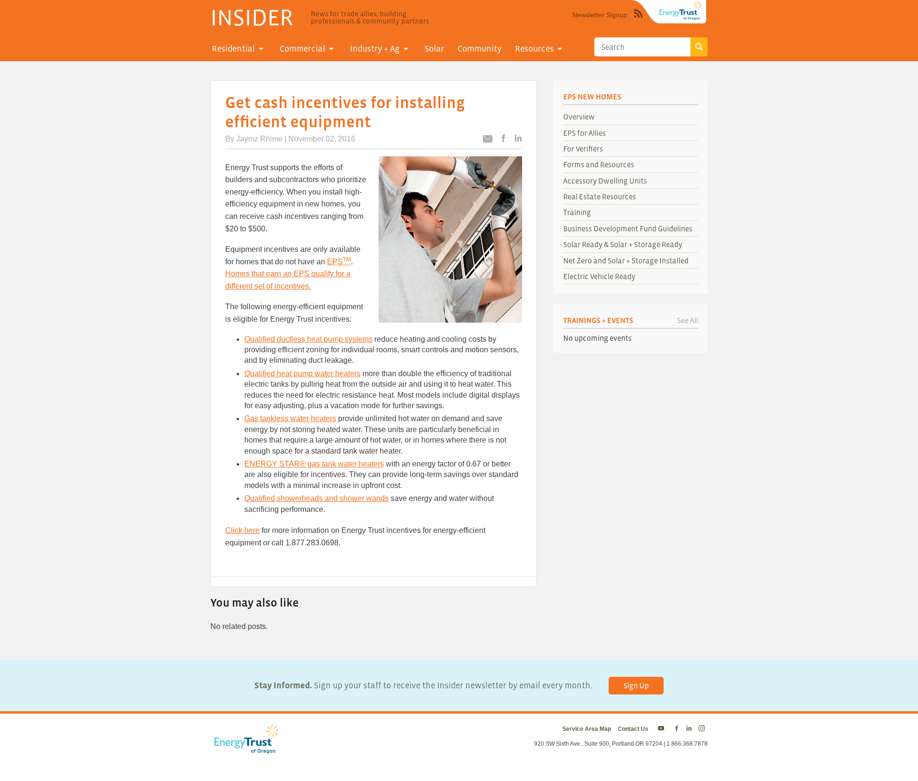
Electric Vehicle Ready (599, 276)
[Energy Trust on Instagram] (703, 729)
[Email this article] (487, 140)
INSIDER (251, 17)
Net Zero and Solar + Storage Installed (625, 260)
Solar (434, 49)
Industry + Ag (375, 49)
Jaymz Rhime (259, 139)
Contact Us (633, 729)
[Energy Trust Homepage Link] (681, 10)
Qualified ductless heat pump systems (308, 339)
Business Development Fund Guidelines (627, 228)
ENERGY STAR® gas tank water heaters (314, 464)
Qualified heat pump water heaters (302, 373)
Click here (242, 530)
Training (577, 212)
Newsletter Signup (599, 15)
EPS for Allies (584, 133)
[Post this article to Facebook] (503, 139)
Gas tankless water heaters (290, 418)
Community (480, 49)
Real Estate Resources (599, 196)
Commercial (302, 49)
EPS (339, 262)
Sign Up (636, 685)
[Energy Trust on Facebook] (676, 729)
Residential (233, 49)
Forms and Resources (598, 164)
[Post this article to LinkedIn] (518, 139)
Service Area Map (586, 729)
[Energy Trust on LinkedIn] (689, 729)
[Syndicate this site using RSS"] (638, 21)
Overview (579, 116)
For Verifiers (583, 148)
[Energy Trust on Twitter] (662, 729)
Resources (534, 49)
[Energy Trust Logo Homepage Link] (244, 749)
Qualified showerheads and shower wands (316, 498)
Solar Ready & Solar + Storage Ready (622, 244)
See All (687, 320)
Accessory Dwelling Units (605, 180)
